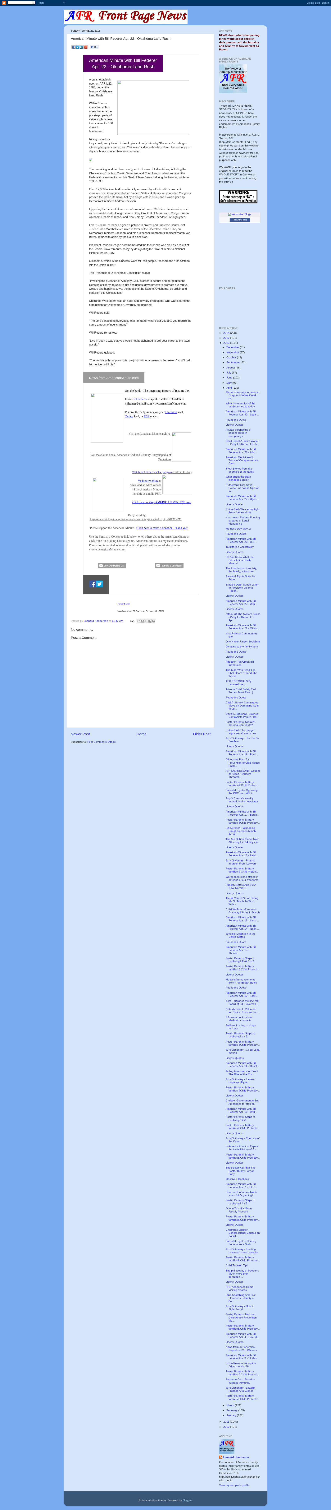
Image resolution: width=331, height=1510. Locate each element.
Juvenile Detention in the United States (241, 935)
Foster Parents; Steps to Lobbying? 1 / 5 (240, 1202)
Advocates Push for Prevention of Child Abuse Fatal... (243, 762)
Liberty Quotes (234, 424)
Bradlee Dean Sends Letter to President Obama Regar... (242, 587)
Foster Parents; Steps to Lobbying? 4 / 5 (240, 1035)
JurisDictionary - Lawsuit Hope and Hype (240, 1081)
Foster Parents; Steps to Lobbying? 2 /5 (240, 1118)
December (233, 347)
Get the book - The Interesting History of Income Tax (157, 390)
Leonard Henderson (236, 1457)
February (232, 1410)
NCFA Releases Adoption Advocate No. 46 (241, 1365)
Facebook (171, 412)
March (230, 1405)
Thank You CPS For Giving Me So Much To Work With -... (242, 901)
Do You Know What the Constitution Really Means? (240, 560)
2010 (226, 1426)
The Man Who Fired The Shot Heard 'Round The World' (241, 673)
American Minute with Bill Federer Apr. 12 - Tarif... (242, 994)
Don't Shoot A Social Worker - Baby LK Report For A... (243, 443)
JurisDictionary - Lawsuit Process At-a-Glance (240, 1389)
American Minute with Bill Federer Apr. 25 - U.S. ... (242, 540)
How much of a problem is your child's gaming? (241, 1194)
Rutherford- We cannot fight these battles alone (242, 511)
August (231, 367)
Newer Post (80, 734)
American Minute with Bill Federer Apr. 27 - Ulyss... (242, 498)
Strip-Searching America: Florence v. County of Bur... (241, 1298)
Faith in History (182, 472)
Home (142, 734)
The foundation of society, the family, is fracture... (241, 570)
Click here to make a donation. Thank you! (162, 528)
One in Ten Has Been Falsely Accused (239, 1210)
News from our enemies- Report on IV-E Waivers (241, 1348)
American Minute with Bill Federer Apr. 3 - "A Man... (242, 1357)
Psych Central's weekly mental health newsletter (242, 800)
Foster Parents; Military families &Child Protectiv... (243, 821)
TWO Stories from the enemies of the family (240, 470)
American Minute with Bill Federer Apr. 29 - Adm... (242, 451)
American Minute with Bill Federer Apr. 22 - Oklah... (242, 627)
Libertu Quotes (235, 1058)
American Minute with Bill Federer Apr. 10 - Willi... (241, 1110)
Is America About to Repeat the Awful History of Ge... (242, 1148)
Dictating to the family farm (242, 646)
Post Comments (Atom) (101, 741)
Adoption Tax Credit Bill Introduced (240, 663)
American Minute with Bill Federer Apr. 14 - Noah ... (243, 927)
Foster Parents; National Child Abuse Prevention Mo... (241, 1317)
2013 (226, 337)
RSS (146, 416)
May (229, 382)
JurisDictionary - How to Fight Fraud (240, 1308)
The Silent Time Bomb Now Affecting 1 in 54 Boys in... (243, 841)
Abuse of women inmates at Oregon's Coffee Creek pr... (242, 395)
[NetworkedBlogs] (239, 214)
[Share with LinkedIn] (81, 48)
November (233, 352)
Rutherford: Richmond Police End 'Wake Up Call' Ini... (243, 488)
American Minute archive (154, 433)
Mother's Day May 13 (239, 528)
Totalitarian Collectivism (240, 546)
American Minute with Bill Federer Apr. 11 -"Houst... (242, 1065)
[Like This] (94, 48)
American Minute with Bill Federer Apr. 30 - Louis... (242, 413)
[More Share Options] (86, 48)
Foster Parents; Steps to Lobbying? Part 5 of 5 (240, 960)
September (233, 362)
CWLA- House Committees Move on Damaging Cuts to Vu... (242, 705)
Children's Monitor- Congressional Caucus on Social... (243, 1232)
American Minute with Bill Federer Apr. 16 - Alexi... (242, 854)
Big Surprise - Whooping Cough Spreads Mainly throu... (241, 831)
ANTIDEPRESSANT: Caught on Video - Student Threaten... (243, 773)
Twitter (129, 416)
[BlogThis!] (142, 621)
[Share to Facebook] (150, 621)
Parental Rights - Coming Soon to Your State (241, 1243)
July (229, 372)
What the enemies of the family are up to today (240, 405)
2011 (226, 1421)
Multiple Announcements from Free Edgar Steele (241, 981)
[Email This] (139, 621)
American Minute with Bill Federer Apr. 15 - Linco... (242, 919)
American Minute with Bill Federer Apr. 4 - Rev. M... (242, 1335)
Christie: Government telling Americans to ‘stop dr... (242, 1102)
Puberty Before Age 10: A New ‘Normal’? (241, 886)
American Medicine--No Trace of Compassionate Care (242, 460)
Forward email (124, 604)
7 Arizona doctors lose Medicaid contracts (239, 1019)
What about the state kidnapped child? (238, 478)
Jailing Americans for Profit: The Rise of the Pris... (242, 1073)
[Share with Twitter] (77, 48)
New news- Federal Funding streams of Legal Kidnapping (243, 520)
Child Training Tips (237, 1265)
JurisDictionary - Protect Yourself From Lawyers (241, 862)
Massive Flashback (237, 1179)
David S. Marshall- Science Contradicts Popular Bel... (242, 715)
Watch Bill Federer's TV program (152, 472)
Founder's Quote (236, 419)
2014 (226, 332)
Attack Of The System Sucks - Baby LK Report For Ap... (243, 617)
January (231, 1415)
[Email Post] (132, 620)
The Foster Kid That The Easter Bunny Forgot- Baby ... (241, 1170)
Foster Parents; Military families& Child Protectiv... (243, 1127)
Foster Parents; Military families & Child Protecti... (242, 784)
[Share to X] (146, 621)
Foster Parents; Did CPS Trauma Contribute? (240, 723)
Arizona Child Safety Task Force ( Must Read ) (241, 691)
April (229, 387)
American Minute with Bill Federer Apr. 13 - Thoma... (241, 950)
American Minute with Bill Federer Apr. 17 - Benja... (242, 813)
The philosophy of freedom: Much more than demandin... (242, 1273)
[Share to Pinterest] (153, 621)
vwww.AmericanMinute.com (107, 549)
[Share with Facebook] (74, 48)
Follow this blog (240, 220)
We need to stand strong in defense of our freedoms (242, 878)
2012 (226, 342)
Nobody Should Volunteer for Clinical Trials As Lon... (243, 1011)
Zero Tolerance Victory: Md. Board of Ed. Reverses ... (242, 1002)
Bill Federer (140, 399)
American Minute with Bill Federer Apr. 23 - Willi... (241, 602)
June (229, 377)
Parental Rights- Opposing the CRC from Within (242, 792)
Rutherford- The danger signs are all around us (241, 732)
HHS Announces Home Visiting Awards (239, 1288)
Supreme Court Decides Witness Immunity (240, 1381)
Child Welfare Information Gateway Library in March (243, 911)
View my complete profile (234, 1485)
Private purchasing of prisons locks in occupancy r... (238, 432)
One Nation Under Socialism (243, 641)
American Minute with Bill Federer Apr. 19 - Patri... (242, 753)
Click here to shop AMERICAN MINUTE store (161, 502)
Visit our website (148, 481)
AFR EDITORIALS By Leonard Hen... (239, 683)
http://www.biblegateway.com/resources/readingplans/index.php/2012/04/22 (136, 519)
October (231, 357)
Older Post (202, 734)
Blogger (187, 1500)
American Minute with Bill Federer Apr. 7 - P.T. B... (242, 1185)
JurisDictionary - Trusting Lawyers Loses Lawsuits (242, 1251)
